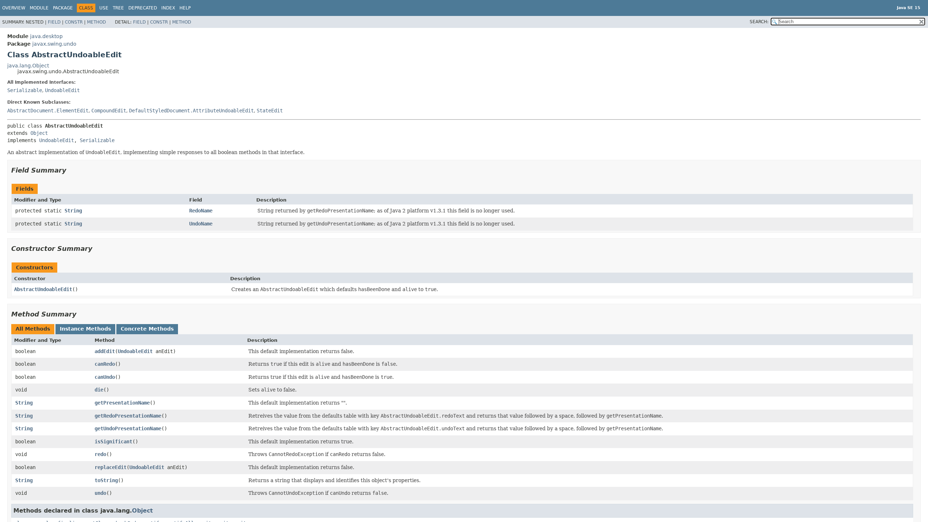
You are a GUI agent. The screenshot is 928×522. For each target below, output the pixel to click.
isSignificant (113, 441)
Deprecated (142, 8)
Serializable (24, 90)
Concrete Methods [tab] (147, 329)
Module (39, 8)
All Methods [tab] (33, 329)
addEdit (105, 351)
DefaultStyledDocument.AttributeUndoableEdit (191, 110)
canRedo (105, 364)
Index (168, 8)
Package (63, 8)
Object (39, 133)
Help (185, 8)
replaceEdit (111, 467)
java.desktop (46, 36)
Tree (118, 8)
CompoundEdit (108, 110)
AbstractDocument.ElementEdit (47, 110)
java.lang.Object (28, 66)
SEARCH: (759, 21)
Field (54, 22)
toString (106, 480)
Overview (13, 8)
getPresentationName (122, 403)
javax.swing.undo (54, 44)
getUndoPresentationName (128, 428)
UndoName (200, 224)
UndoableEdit (62, 90)
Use (103, 8)
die (99, 390)
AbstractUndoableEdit (43, 289)
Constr (74, 22)
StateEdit (270, 110)
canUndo (105, 377)
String (73, 211)
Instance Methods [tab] (85, 329)
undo (100, 493)
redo (100, 454)
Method (96, 22)
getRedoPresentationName (128, 416)
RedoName (200, 211)
